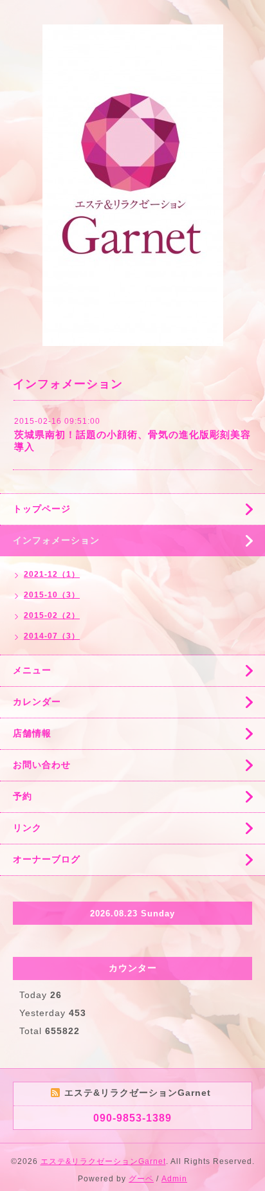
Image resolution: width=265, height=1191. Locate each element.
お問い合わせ (42, 764)
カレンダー (37, 701)
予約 (22, 796)
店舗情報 (32, 733)
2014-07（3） (52, 636)
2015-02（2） (52, 615)
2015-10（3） (52, 594)
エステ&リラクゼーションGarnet (103, 1161)
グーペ (141, 1178)
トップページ (42, 509)
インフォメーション (56, 540)
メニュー (32, 670)
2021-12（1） (52, 574)
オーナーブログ (46, 859)
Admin (174, 1178)
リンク (27, 828)
